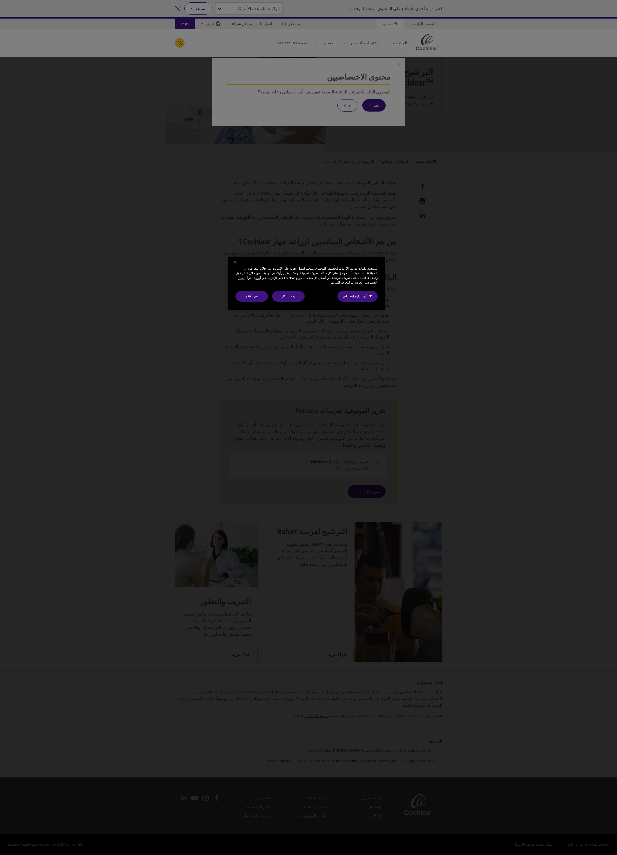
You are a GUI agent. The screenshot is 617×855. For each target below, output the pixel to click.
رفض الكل (288, 296)
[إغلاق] (235, 262)
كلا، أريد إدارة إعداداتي (357, 296)
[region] (306, 283)
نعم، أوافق (252, 296)
